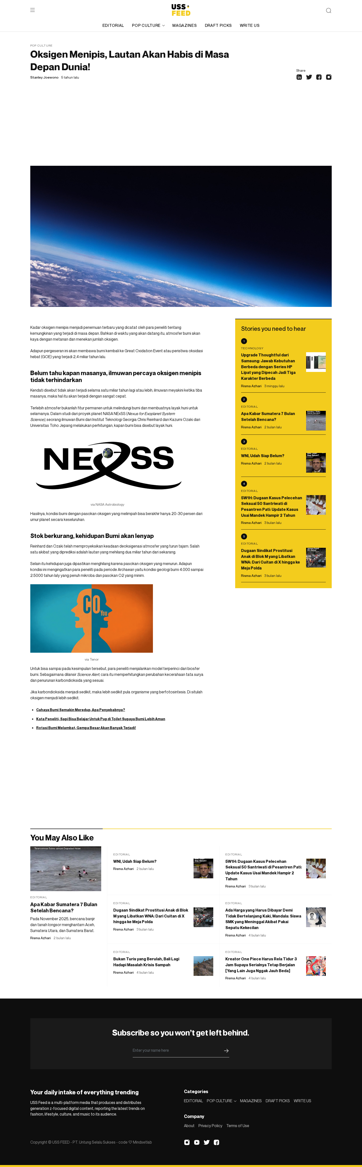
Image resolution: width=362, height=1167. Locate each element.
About (189, 1125)
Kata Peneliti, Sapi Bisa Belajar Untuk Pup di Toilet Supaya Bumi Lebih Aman (100, 719)
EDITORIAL (113, 25)
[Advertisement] (181, 128)
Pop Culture (41, 45)
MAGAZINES (184, 25)
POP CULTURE (146, 25)
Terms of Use (237, 1125)
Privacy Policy (210, 1125)
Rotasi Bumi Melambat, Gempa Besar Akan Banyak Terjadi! (86, 728)
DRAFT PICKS (218, 25)
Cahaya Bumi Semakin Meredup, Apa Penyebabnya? (80, 710)
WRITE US (250, 25)
